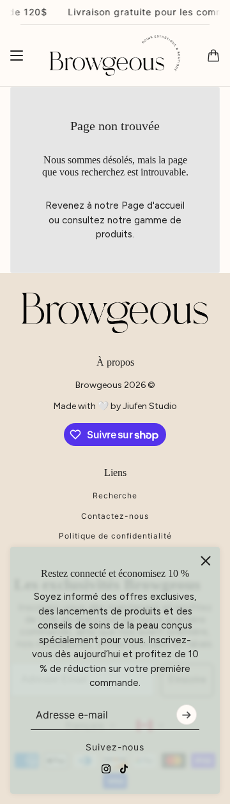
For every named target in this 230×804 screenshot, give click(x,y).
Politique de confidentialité (115, 535)
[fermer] (205, 561)
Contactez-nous (115, 516)
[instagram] (106, 769)
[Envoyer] (186, 714)
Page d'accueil (153, 205)
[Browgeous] (115, 56)
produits (114, 234)
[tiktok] (124, 769)
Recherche (115, 495)
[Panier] (213, 55)
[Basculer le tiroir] (16, 55)
